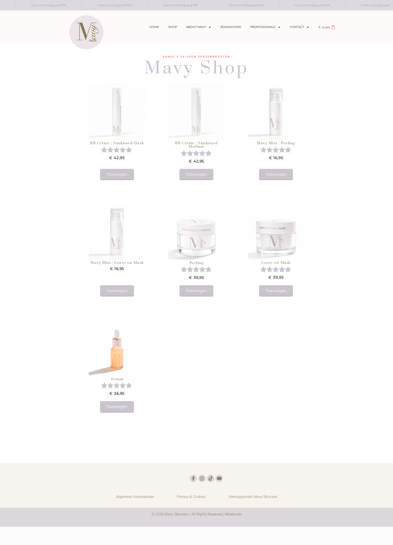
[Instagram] (202, 478)
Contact (297, 27)
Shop (172, 27)
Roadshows (230, 27)
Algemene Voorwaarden (135, 497)
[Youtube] (219, 478)
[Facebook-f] (193, 478)
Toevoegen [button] (117, 174)
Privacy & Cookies (191, 497)
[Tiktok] (210, 478)
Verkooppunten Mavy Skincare (252, 497)
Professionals (263, 27)
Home (154, 27)
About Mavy (196, 27)
